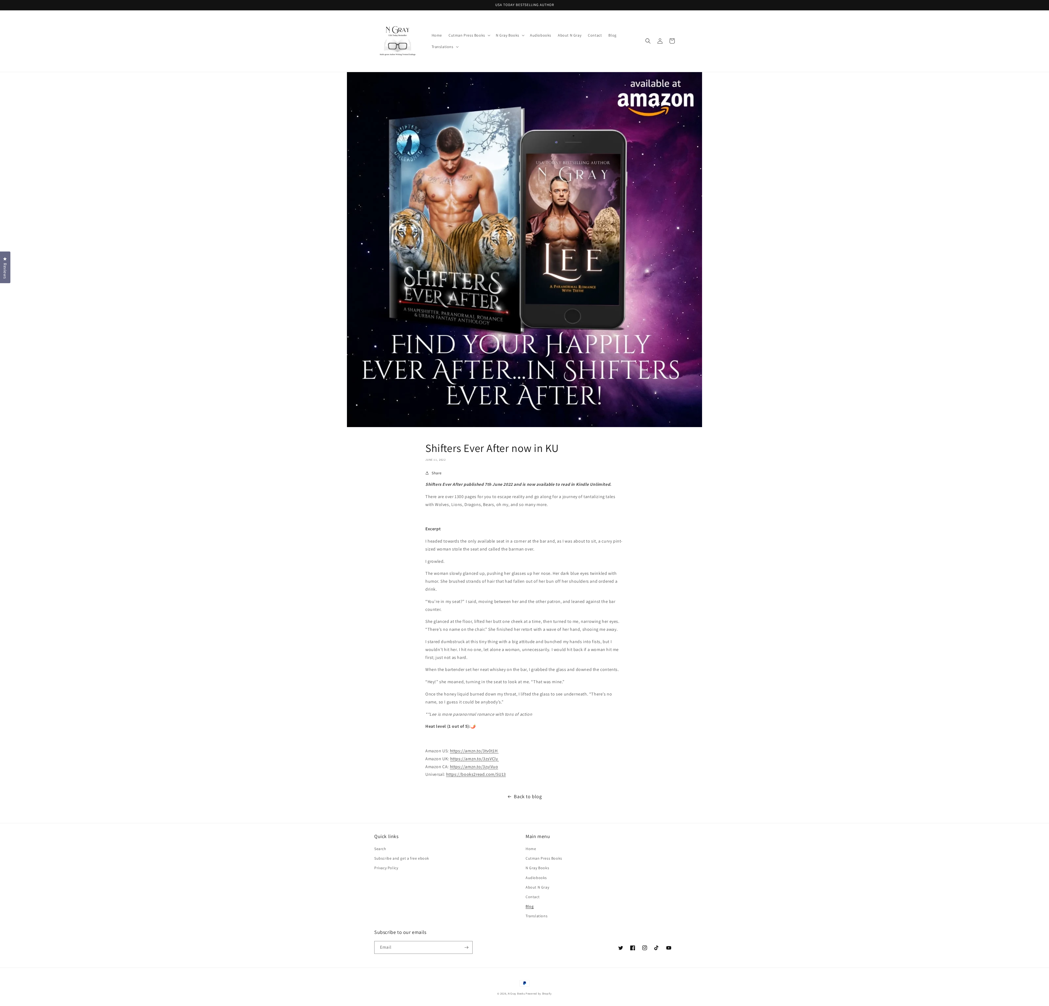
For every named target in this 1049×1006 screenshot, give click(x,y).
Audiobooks (536, 877)
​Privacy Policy (386, 867)
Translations (536, 915)
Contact (533, 896)
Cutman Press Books (544, 858)
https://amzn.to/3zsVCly (474, 759)
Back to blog (528, 796)
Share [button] (437, 473)
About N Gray (537, 887)
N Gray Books (537, 867)
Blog (530, 906)
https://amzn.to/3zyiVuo (474, 767)
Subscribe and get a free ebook (401, 858)
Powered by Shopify (539, 993)
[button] (469, 35)
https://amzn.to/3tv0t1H (474, 751)
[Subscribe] (466, 947)
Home (531, 848)
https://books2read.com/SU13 (476, 774)
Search (380, 848)
